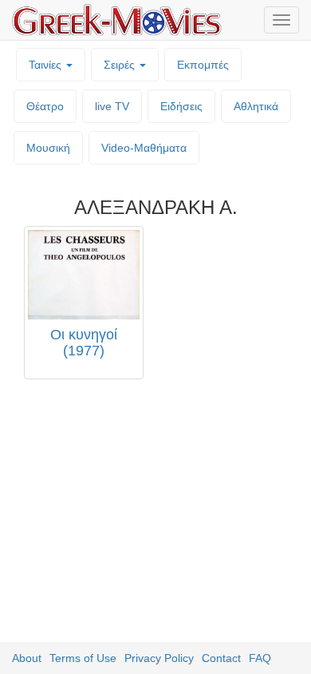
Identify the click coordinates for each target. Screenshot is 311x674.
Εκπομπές (203, 64)
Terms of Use (82, 658)
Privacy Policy (159, 658)
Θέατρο (45, 106)
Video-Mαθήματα (144, 147)
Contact (221, 658)
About (26, 658)
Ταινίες (47, 64)
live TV (112, 106)
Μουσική (48, 147)
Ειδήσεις (181, 106)
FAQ (260, 658)
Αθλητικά (256, 106)
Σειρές (121, 64)
